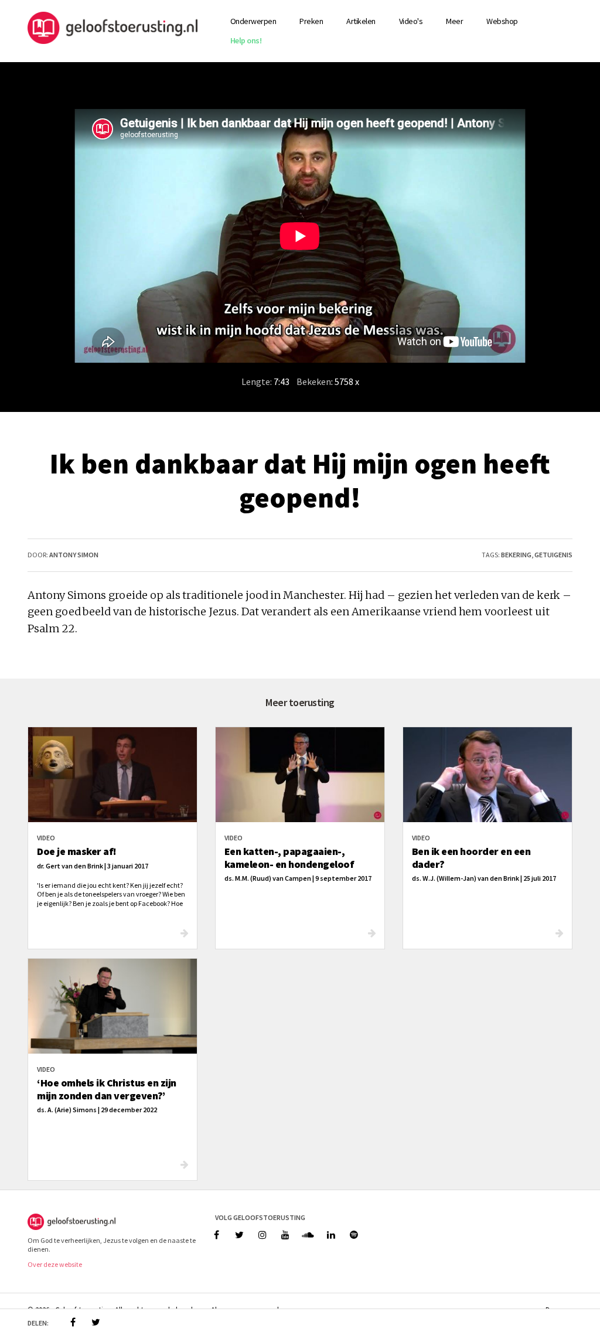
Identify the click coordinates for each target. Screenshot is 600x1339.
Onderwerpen (253, 21)
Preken (311, 21)
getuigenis (553, 554)
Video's (411, 21)
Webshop (502, 21)
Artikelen (361, 21)
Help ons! (246, 40)
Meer (454, 21)
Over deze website (55, 1264)
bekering (516, 554)
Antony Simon (73, 554)
